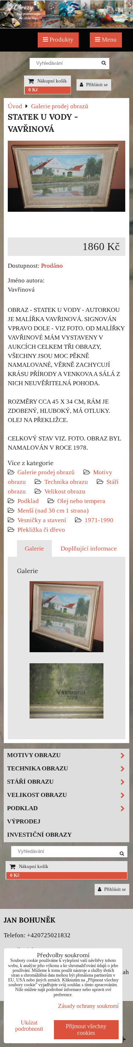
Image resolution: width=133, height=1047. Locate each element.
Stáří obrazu (30, 781)
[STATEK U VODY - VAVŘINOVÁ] (66, 178)
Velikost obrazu (64, 491)
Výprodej (24, 821)
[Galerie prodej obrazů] (66, 25)
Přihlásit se (96, 84)
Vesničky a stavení (42, 520)
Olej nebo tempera (81, 501)
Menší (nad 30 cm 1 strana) (53, 510)
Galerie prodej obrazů (46, 472)
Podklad (28, 501)
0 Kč (33, 89)
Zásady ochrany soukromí (88, 1006)
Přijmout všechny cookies (86, 1029)
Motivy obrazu (34, 755)
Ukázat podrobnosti (29, 1025)
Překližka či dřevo (41, 529)
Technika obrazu (66, 481)
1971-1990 (99, 520)
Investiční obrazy (39, 834)
